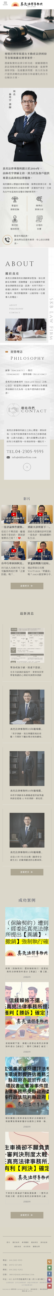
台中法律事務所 (20, 1283)
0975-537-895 (15, 1265)
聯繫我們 (36, 1247)
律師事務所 (43, 1283)
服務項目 (34, 1242)
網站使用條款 (44, 1289)
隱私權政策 (34, 1289)
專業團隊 (25, 1242)
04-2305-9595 (15, 1260)
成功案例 (27, 1247)
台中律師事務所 (27, 1285)
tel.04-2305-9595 (25, 451)
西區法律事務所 (32, 1283)
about (13, 305)
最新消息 (17, 1247)
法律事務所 (10, 1283)
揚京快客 (13, 1289)
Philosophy (16, 308)
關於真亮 (16, 1242)
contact (14, 312)
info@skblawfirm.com (24, 457)
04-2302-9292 (16, 1269)
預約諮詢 (43, 1242)
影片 (8, 1242)
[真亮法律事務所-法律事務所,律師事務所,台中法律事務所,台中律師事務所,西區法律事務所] (27, 5)
